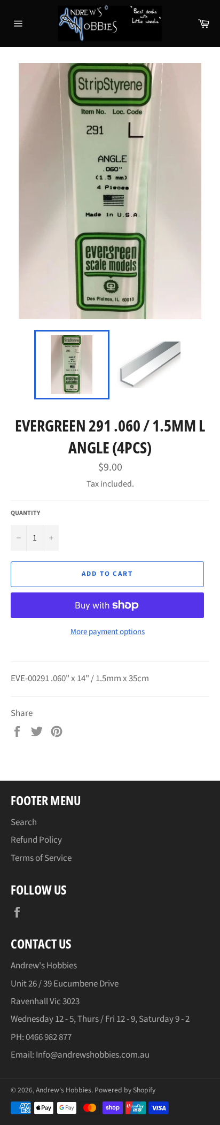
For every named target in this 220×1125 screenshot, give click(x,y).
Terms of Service (41, 858)
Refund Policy (36, 840)
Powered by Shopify (125, 1090)
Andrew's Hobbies (63, 1090)
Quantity (25, 513)
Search (24, 822)
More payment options (107, 632)
